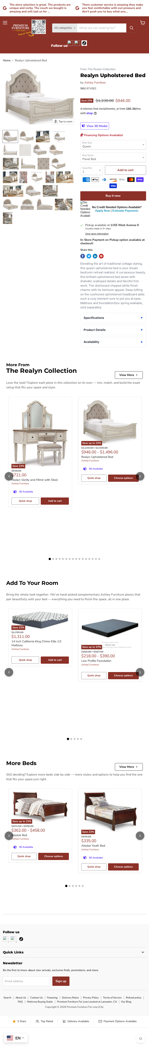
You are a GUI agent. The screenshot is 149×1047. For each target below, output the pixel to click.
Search (7, 997)
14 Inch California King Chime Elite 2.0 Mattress (36, 643)
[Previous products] (9, 476)
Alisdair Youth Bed (93, 846)
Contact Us (36, 997)
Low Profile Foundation (96, 661)
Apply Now (102, 210)
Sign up (60, 981)
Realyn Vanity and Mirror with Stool (34, 480)
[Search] (131, 27)
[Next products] (140, 476)
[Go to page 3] (56, 559)
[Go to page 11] (83, 559)
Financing (52, 997)
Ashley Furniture (95, 82)
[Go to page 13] (89, 559)
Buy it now (113, 196)
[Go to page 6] (66, 559)
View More (126, 375)
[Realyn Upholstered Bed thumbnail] (10, 136)
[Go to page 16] (99, 559)
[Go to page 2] (53, 559)
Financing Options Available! (103, 135)
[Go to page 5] (63, 559)
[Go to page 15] (96, 559)
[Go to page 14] (93, 559)
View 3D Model (96, 126)
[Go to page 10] (79, 559)
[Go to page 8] (73, 559)
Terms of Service (112, 997)
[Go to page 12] (86, 559)
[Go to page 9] (76, 559)
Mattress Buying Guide (40, 1002)
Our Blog (126, 1002)
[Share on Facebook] (82, 256)
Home (7, 60)
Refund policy (133, 997)
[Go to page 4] (60, 559)
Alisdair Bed (19, 835)
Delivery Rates (70, 997)
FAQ (20, 1002)
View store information (97, 233)
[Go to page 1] (50, 559)
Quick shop (25, 501)
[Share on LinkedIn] (95, 256)
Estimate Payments (125, 210)
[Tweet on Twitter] (89, 256)
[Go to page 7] (69, 559)
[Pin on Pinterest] (101, 256)
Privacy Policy (91, 997)
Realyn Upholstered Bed (97, 457)
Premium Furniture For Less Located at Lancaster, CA (87, 1002)
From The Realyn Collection (97, 69)
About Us (21, 997)
